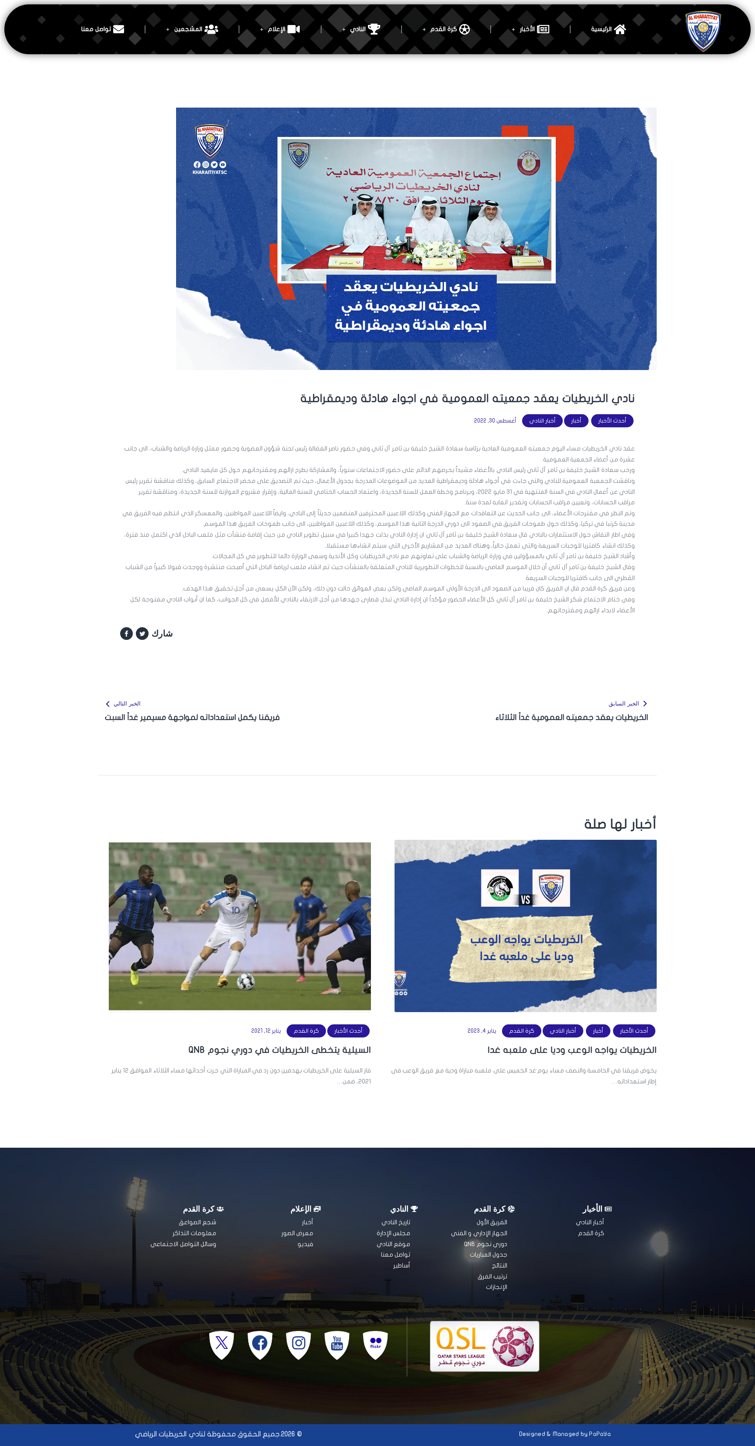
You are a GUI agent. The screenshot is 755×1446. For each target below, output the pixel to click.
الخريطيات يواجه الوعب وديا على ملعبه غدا (572, 1050)
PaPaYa (600, 1434)
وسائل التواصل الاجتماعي (183, 1244)
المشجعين (188, 29)
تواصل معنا (96, 29)
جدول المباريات (488, 1254)
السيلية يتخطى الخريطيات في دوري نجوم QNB (280, 1050)
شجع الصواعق (197, 1222)
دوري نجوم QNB (485, 1244)
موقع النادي (393, 1244)
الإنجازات (496, 1287)
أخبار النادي (542, 421)
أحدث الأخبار (612, 421)
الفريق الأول (492, 1222)
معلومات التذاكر (194, 1233)
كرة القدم (443, 29)
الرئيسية (601, 29)
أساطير (401, 1265)
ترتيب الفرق (492, 1276)
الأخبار (527, 29)
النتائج (499, 1265)
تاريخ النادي (395, 1222)
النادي (358, 29)
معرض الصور (297, 1233)
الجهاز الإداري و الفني (479, 1233)
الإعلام (276, 29)
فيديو (305, 1244)
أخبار (576, 421)
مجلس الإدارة (393, 1233)
